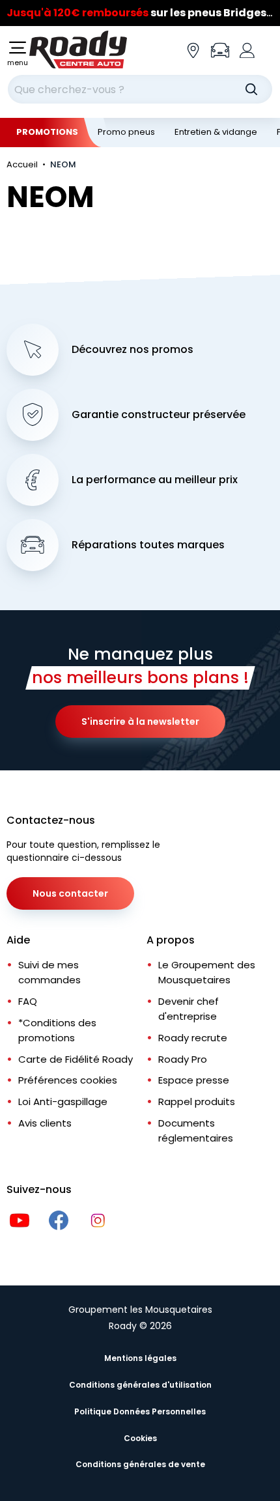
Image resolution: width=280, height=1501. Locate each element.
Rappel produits (196, 1101)
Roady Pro (182, 1059)
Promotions (47, 132)
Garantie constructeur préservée (158, 415)
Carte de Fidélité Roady (75, 1059)
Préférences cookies (67, 1080)
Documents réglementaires (195, 1130)
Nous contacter (70, 893)
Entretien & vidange (216, 132)
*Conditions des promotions (57, 1030)
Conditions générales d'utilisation (140, 1384)
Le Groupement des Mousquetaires (206, 972)
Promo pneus (126, 132)
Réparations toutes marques (148, 545)
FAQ (27, 1001)
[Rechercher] (251, 89)
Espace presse (193, 1080)
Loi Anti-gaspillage (62, 1101)
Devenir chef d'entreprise (188, 1008)
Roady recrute (192, 1038)
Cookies (140, 1438)
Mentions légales (140, 1358)
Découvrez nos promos (132, 350)
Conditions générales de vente (140, 1464)
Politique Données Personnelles (140, 1411)
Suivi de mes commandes (49, 972)
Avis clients (45, 1123)
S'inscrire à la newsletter (140, 721)
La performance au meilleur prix (155, 480)
